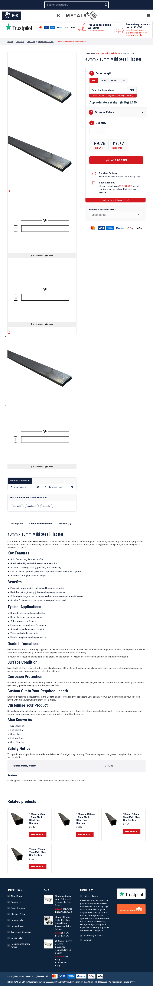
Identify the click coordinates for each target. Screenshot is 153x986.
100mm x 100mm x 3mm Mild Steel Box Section (85, 819)
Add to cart (119, 160)
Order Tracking (18, 908)
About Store (16, 896)
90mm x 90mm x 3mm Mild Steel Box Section (132, 817)
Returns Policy (17, 920)
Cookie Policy (17, 938)
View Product (38, 834)
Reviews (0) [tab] (65, 523)
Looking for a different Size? (115, 200)
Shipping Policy (18, 914)
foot (113, 80)
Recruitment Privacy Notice (20, 945)
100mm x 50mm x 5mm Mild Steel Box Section (37, 819)
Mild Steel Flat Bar (113, 53)
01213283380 (125, 186)
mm (93, 80)
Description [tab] (16, 523)
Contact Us (16, 902)
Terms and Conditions (21, 932)
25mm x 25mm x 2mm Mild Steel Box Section (38, 852)
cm (123, 80)
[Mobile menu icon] (148, 15)
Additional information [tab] (40, 523)
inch (103, 80)
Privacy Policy (17, 926)
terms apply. (136, 35)
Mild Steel (100, 53)
